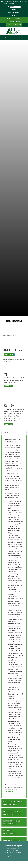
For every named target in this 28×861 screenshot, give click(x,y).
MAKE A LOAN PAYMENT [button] (14, 25)
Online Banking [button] (13, 22)
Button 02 (8, 386)
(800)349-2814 (9, 792)
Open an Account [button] (14, 18)
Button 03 (8, 424)
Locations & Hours (14, 12)
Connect (14, 15)
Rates (14, 9)
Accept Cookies (10, 856)
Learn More (9, 354)
